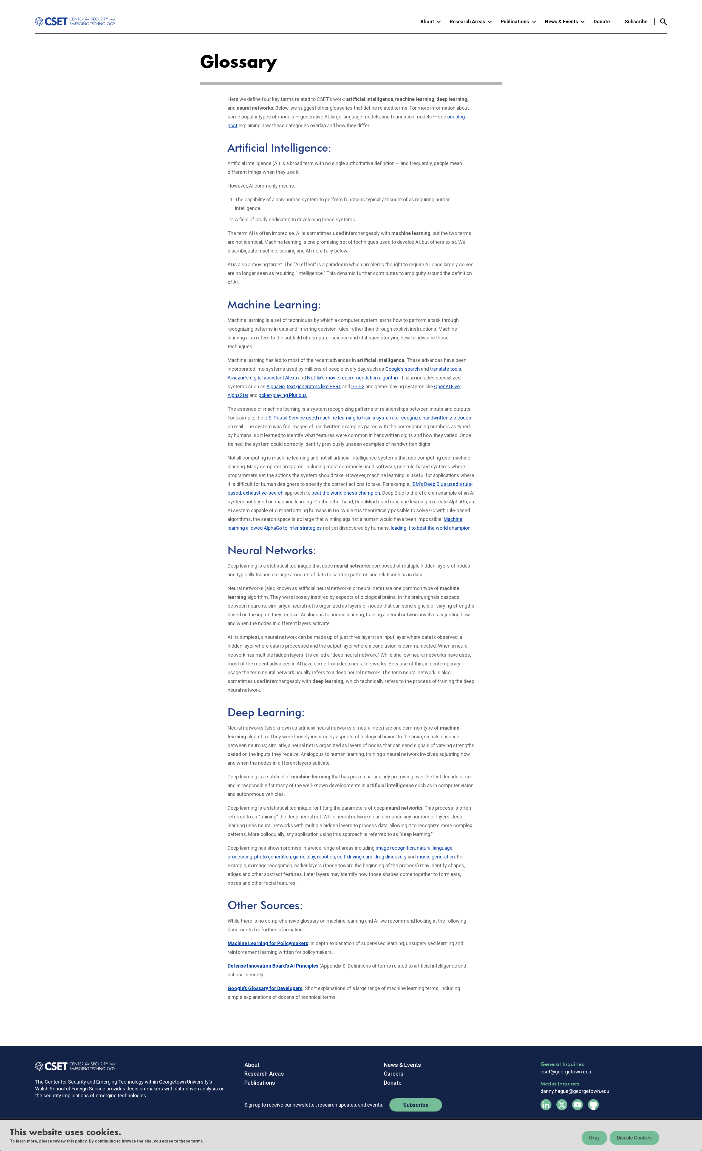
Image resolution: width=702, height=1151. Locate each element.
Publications (259, 1082)
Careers (393, 1073)
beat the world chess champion (346, 493)
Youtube (577, 1104)
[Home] (71, 21)
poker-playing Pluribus (283, 395)
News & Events (402, 1065)
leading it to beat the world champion (431, 528)
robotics (326, 857)
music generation (436, 857)
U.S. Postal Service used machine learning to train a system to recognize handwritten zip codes (367, 418)
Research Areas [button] (467, 21)
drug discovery (390, 857)
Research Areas (264, 1073)
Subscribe (636, 21)
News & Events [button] (561, 21)
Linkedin (545, 1104)
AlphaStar (238, 395)
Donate (602, 21)
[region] (351, 1135)
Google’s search (402, 369)
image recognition (395, 848)
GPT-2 (357, 386)
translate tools (445, 369)
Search (661, 21)
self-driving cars (354, 857)
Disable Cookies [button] (634, 1138)
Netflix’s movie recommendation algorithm (353, 378)
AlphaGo (276, 386)
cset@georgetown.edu (565, 1072)
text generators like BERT (314, 386)
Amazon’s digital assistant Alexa (262, 378)
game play (304, 857)
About (251, 1065)
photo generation (272, 857)
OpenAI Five (447, 386)
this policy (77, 1141)
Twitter (561, 1104)
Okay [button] (594, 1138)
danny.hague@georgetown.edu (574, 1091)
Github (593, 1104)
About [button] (427, 21)
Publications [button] (515, 21)
